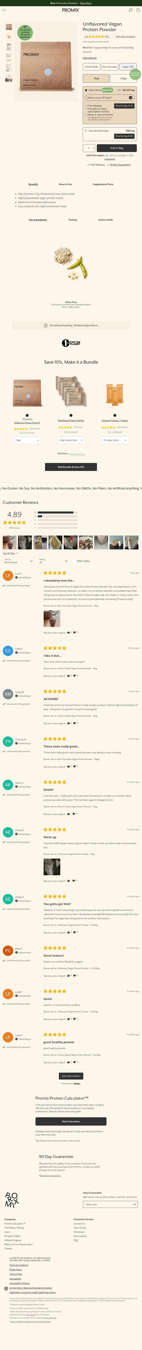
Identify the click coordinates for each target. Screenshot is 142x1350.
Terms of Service (49, 1318)
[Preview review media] (10, 542)
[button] (4, 10)
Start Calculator (71, 1121)
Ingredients (90, 58)
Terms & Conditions (19, 1265)
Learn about (30, 1315)
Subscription (80, 1236)
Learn (7, 1231)
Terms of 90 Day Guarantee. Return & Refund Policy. (30, 1322)
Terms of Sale (16, 1274)
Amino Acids (105, 219)
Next (62, 61)
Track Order (80, 1227)
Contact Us (79, 1223)
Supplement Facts (103, 184)
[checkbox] (88, 561)
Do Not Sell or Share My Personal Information (31, 1288)
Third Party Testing (14, 1227)
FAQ (76, 1240)
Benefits (33, 184)
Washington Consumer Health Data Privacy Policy (33, 1292)
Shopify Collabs (12, 1236)
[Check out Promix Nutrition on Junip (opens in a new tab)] (77, 1083)
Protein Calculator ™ (15, 1223)
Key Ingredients (38, 219)
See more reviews (71, 1076)
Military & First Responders (18, 1244)
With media (83, 561)
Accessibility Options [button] (19, 1283)
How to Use (65, 184)
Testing (72, 219)
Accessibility (15, 1278)
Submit (134, 1204)
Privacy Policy (16, 1269)
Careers (8, 1248)
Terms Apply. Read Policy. (50, 1175)
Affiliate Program (13, 1240)
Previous (30, 61)
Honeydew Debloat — (71, 3)
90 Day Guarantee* (120, 164)
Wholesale (79, 1231)
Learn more (110, 159)
